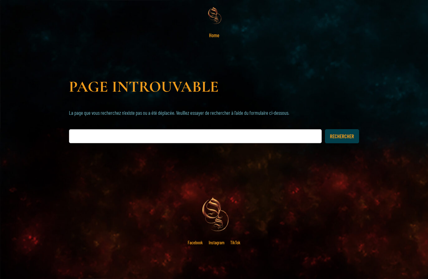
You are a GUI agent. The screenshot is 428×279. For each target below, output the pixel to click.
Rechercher (342, 136)
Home (214, 35)
